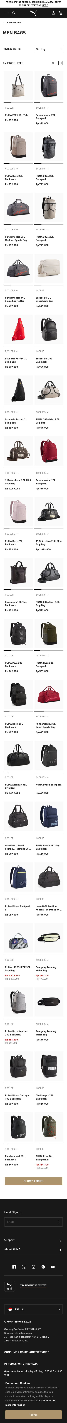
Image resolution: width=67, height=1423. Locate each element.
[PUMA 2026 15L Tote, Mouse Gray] (18, 85)
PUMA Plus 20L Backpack (13, 664)
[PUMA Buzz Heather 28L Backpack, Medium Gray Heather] (18, 1002)
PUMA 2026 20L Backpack (45, 177)
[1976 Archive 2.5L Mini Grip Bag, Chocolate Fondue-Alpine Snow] (18, 451)
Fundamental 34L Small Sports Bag (15, 299)
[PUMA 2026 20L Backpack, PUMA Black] (49, 146)
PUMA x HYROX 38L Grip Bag (16, 786)
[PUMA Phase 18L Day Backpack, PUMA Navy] (49, 816)
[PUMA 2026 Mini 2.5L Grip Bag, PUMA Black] (49, 572)
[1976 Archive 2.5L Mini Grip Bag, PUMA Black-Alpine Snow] (49, 511)
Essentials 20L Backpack (44, 360)
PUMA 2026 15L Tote (16, 115)
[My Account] (53, 13)
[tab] (7, 102)
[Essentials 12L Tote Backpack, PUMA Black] (18, 572)
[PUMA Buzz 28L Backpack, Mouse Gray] (18, 146)
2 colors (41, 168)
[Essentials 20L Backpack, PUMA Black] (49, 329)
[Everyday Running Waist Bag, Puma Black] (49, 1002)
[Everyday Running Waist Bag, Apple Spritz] (49, 937)
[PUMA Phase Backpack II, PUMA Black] (49, 755)
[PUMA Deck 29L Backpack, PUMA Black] (18, 694)
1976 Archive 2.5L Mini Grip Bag (18, 482)
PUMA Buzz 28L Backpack (14, 177)
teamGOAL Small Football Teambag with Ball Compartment (18, 847)
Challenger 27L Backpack (44, 1097)
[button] (7, 13)
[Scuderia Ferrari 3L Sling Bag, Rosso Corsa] (18, 329)
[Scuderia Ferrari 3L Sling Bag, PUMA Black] (18, 390)
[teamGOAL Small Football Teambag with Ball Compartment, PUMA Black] (18, 816)
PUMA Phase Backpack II (48, 786)
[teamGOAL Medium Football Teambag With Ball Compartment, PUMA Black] (49, 877)
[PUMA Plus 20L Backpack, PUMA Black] (18, 633)
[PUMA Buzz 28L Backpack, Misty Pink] (18, 511)
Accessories (14, 22)
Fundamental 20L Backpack (46, 116)
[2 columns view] (60, 63)
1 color (9, 107)
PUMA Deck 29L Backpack (14, 725)
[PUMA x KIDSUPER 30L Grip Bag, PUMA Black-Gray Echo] (18, 937)
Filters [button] (8, 49)
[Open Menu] (7, 13)
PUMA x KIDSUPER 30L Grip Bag (18, 969)
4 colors (10, 168)
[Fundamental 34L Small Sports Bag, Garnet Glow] (49, 694)
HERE (45, 5)
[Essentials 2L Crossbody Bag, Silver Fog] (49, 268)
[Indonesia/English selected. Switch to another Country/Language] (33, 1309)
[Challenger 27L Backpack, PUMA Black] (49, 1066)
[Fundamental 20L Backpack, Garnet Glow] (49, 451)
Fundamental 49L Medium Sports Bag (16, 238)
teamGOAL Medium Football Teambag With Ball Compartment (49, 908)
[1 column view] (52, 63)
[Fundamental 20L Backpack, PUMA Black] (18, 1127)
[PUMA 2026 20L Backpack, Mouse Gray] (49, 207)
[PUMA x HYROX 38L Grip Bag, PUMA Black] (18, 755)
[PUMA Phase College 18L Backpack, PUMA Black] (18, 1066)
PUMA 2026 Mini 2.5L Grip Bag (48, 421)
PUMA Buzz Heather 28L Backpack (16, 1033)
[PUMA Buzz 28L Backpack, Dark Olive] (49, 633)
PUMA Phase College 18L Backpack (17, 1097)
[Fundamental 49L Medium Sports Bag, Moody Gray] (18, 207)
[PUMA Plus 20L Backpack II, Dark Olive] (49, 1127)
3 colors (41, 107)
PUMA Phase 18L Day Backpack (47, 847)
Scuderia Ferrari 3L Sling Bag (16, 360)
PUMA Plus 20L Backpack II (44, 1158)
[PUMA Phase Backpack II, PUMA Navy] (18, 877)
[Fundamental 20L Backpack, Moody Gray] (49, 85)
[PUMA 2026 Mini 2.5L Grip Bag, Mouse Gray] (49, 390)
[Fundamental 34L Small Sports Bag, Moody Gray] (18, 268)
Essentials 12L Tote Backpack (16, 603)
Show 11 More (33, 1181)
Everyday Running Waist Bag (46, 969)
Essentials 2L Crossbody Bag (44, 299)
